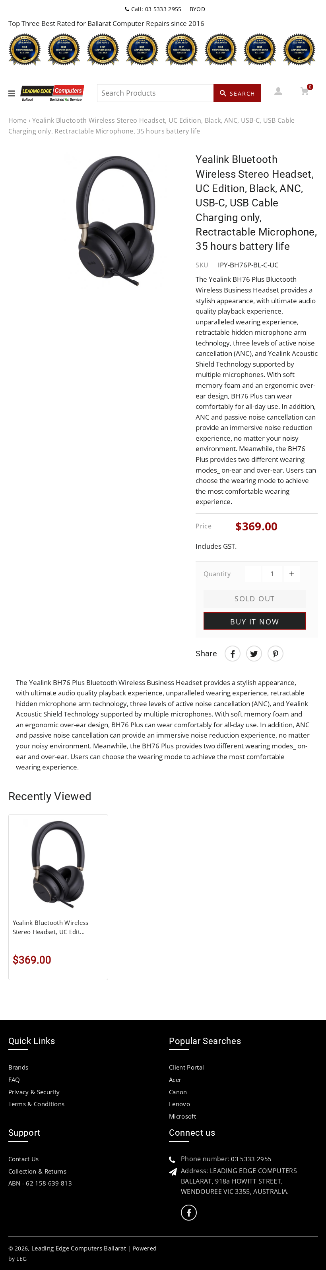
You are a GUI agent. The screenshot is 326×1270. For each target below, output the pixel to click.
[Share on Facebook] (233, 653)
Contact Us (23, 1159)
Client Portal (186, 1067)
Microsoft (182, 1116)
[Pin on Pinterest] (275, 653)
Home (17, 120)
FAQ (14, 1080)
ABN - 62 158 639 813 (40, 1183)
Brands (18, 1067)
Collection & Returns (37, 1171)
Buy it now (254, 621)
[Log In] (278, 92)
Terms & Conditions (36, 1104)
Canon (178, 1092)
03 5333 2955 (251, 1159)
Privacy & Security (34, 1092)
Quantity (217, 573)
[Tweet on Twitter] (254, 653)
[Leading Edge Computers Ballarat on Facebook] (189, 1212)
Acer (175, 1080)
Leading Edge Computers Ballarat (78, 1248)
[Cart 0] (305, 92)
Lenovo (179, 1104)
